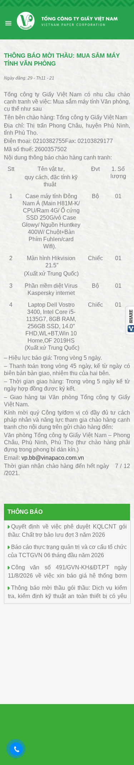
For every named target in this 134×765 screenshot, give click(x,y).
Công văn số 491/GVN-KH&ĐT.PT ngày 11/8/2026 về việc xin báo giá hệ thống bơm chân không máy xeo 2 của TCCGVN (67, 574)
